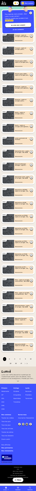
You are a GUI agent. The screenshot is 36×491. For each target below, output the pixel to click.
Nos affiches (5, 445)
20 (10, 363)
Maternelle (5, 391)
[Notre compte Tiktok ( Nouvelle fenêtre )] (19, 424)
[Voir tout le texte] (18, 381)
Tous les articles (7, 428)
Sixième (16, 391)
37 (21, 363)
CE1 (2, 398)
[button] (6, 488)
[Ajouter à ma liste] (31, 35)
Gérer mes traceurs (18, 471)
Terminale (28, 398)
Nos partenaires (7, 448)
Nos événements (7, 451)
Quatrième (17, 398)
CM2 (3, 409)
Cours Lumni (5, 439)
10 (30, 359)
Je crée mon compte (18, 25)
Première (28, 395)
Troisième (16, 402)
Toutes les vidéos (7, 418)
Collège (16, 388)
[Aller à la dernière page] (27, 363)
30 (16, 363)
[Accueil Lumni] (3, 3)
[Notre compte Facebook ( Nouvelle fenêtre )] (30, 424)
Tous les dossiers (7, 435)
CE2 (2, 402)
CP (2, 395)
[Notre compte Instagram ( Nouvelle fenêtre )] (23, 424)
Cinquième (17, 395)
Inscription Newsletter (26, 418)
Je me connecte (18, 29)
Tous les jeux (6, 425)
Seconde (28, 391)
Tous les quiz (6, 421)
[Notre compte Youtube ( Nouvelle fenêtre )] (26, 424)
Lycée (27, 388)
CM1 (2, 405)
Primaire (4, 388)
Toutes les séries (7, 432)
